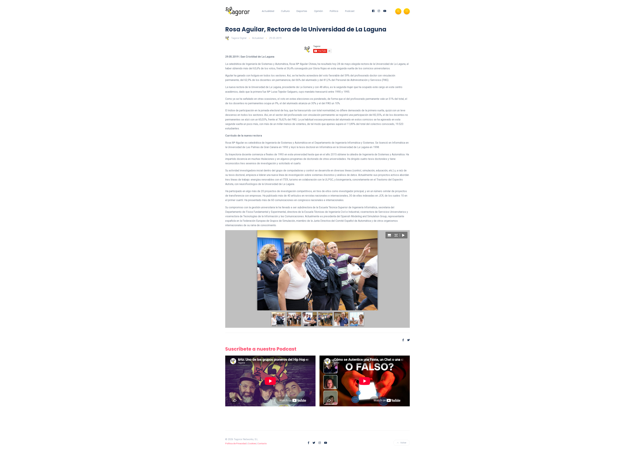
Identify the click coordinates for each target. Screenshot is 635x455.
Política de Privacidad (235, 443)
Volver (403, 442)
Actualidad (268, 11)
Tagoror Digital (238, 38)
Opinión (318, 11)
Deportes (301, 11)
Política (334, 11)
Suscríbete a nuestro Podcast (260, 349)
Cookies (252, 443)
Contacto (262, 443)
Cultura (285, 11)
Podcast (350, 11)
